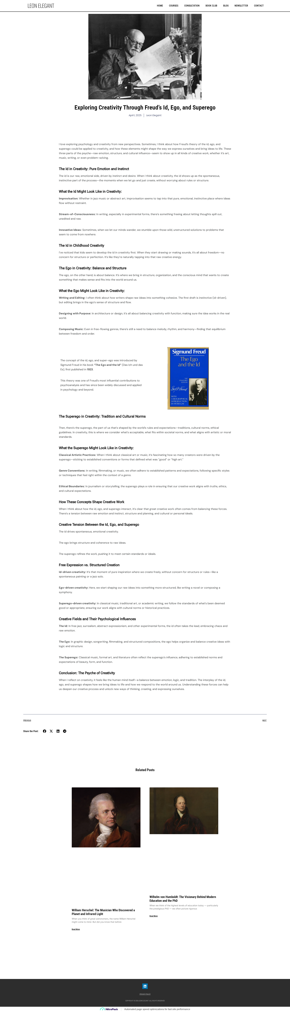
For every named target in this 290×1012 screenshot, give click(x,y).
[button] (44, 731)
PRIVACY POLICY (145, 994)
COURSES (173, 5)
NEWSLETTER (241, 5)
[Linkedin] (145, 986)
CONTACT (259, 5)
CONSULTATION (192, 5)
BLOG (226, 5)
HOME (160, 5)
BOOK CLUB (211, 5)
